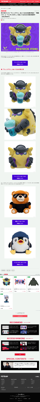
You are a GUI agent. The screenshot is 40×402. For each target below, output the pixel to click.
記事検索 (37, 1)
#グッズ (13, 270)
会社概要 (29, 398)
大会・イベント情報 (31, 1)
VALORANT (4, 8)
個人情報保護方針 (25, 398)
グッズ (29, 5)
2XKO (31, 379)
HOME (1, 8)
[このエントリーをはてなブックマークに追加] (23, 313)
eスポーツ (25, 5)
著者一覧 (16, 398)
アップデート (16, 5)
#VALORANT (3, 270)
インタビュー (21, 5)
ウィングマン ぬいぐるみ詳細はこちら (20, 63)
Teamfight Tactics (23, 379)
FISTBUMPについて (12, 398)
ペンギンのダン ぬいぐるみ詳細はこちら (20, 263)
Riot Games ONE (4, 389)
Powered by (17, 394)
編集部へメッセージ (20, 398)
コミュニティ (11, 5)
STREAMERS (23, 1)
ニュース (3, 388)
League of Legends (13, 379)
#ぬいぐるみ (8, 270)
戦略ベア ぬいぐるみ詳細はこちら (20, 222)
